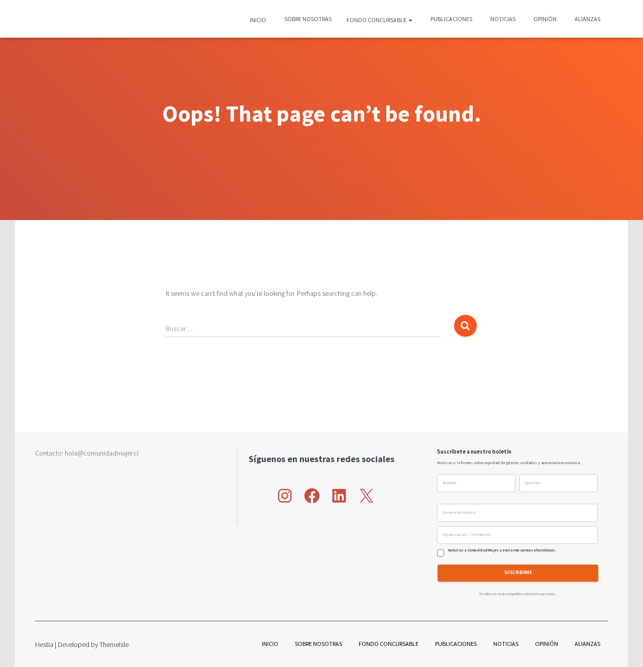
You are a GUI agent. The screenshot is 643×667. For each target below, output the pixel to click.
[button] (409, 20)
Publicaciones (451, 19)
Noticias (502, 19)
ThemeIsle (114, 644)
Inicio (258, 20)
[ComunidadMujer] (53, 19)
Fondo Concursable (377, 20)
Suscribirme (518, 573)
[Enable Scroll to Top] (623, 646)
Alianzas (587, 19)
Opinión (544, 19)
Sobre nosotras (307, 19)
